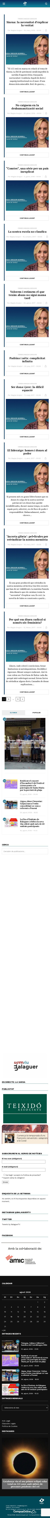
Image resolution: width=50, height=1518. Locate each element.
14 (31, 1312)
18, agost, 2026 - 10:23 (28, 830)
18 (11, 1317)
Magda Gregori (16, 30)
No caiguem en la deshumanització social (27, 106)
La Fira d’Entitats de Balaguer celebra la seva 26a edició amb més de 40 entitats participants (32, 823)
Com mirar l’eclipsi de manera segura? (25, 1483)
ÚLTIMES (13, 713)
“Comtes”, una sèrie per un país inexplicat (27, 169)
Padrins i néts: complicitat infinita (27, 359)
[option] (25, 1463)
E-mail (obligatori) (10, 1167)
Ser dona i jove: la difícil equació (27, 388)
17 (5, 1317)
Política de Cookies (9, 1426)
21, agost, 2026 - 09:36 (29, 794)
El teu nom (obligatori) (12, 1159)
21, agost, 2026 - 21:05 (34, 747)
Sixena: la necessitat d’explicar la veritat (27, 23)
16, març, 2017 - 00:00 (32, 544)
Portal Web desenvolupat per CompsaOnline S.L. (25, 1515)
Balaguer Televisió (17, 747)
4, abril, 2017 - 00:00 (32, 458)
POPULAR (37, 713)
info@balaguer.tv (22, 1505)
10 (5, 1312)
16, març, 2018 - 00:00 (32, 30)
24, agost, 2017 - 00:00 (33, 303)
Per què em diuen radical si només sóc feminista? (27, 621)
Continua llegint (27, 92)
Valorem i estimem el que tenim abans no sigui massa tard (27, 295)
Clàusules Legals (9, 1424)
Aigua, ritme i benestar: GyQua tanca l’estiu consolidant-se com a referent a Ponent (31, 805)
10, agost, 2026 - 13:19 (34, 1488)
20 (25, 1317)
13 (25, 1312)
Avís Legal (6, 1421)
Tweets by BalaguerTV (11, 1224)
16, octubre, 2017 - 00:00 (32, 237)
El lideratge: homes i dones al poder (27, 451)
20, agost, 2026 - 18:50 (29, 812)
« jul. (4, 1330)
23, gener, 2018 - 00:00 (32, 113)
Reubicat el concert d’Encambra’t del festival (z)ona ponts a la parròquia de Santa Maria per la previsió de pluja (32, 785)
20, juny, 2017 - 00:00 (32, 366)
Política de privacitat (31, 1175)
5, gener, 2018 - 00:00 (32, 177)
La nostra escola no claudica (27, 231)
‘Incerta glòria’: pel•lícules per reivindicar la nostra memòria (27, 537)
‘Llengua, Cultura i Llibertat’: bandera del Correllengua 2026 (25, 741)
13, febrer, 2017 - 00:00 (32, 627)
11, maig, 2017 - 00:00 (32, 395)
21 (31, 1317)
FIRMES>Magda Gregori (27, 19)
